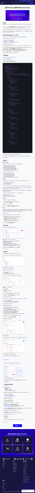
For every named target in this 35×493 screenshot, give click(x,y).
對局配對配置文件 (12, 190)
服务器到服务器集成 (21, 298)
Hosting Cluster (7, 40)
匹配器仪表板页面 (14, 57)
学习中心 (12, 52)
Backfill (14, 177)
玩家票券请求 (10, 296)
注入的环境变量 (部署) (7, 406)
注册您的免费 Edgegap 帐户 (6, 57)
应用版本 (27, 190)
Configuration (8, 41)
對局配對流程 (20, 313)
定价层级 (10, 242)
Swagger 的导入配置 (10, 303)
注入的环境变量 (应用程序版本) (9, 405)
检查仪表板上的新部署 (6, 359)
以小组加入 (5, 168)
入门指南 (24, 29)
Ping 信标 (14, 210)
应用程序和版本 (18, 154)
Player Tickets (9, 42)
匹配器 (6, 24)
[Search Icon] (31, 0)
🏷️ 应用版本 (11, 170)
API (11, 42)
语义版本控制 (15, 180)
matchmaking (10, 38)
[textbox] (17, 108)
